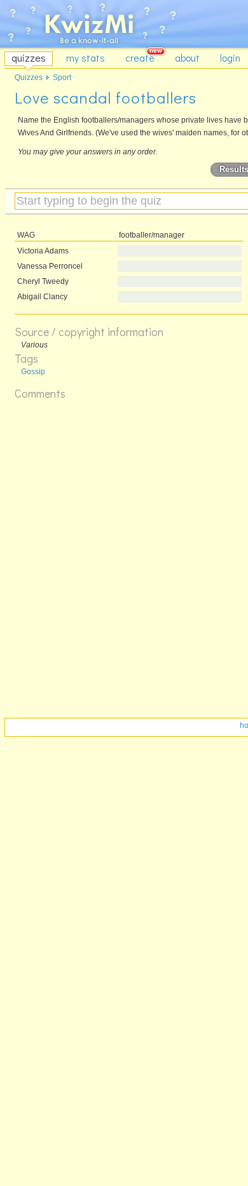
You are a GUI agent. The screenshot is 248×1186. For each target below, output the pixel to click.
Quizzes (29, 77)
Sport (62, 77)
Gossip (33, 371)
